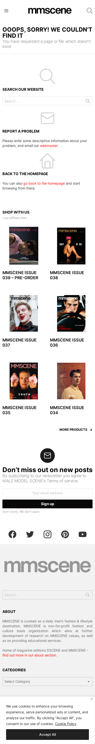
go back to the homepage (44, 183)
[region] (47, 720)
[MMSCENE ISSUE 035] (23, 381)
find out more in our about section (29, 655)
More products (73, 429)
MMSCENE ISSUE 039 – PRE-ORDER (20, 275)
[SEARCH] (90, 11)
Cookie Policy (65, 724)
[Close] (92, 699)
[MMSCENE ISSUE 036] (71, 313)
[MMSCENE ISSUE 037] (23, 313)
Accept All (47, 734)
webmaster (48, 145)
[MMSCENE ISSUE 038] (71, 246)
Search (88, 102)
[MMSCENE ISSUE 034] (71, 381)
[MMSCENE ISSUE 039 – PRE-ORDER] (23, 246)
